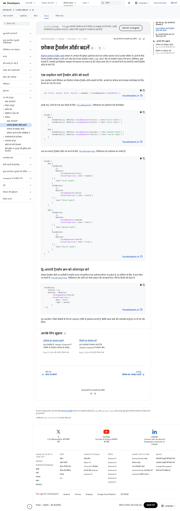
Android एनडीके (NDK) (140, 474)
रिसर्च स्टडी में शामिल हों (163, 470)
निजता (62, 474)
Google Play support (164, 466)
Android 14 (112, 470)
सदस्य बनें (151, 505)
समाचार (38, 477)
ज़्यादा (85, 3)
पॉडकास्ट (39, 484)
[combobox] (112, 3)
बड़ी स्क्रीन (87, 458)
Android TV (88, 474)
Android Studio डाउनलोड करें (142, 470)
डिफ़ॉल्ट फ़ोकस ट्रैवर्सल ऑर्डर (53, 56)
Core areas (22, 10)
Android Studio (160, 3)
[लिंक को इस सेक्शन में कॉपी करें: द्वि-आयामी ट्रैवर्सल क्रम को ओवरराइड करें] (91, 269)
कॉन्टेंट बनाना (68, 3)
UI (33, 10)
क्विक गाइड (60, 16)
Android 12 (112, 478)
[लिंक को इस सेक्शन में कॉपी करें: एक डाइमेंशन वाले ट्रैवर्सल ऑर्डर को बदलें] (91, 75)
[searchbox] (16, 24)
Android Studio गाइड (139, 458)
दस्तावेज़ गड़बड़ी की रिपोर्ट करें (165, 462)
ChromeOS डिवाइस (91, 466)
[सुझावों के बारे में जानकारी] (65, 333)
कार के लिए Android (91, 470)
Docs (46, 16)
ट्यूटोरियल (23, 16)
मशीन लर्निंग (63, 462)
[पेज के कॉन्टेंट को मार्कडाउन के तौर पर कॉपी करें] (100, 48)
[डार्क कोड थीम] (140, 90)
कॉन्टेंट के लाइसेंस (66, 411)
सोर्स (37, 473)
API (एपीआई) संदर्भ (138, 466)
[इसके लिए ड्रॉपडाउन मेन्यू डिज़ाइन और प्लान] (57, 3)
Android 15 (112, 466)
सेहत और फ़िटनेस (65, 466)
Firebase (89, 494)
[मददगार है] (140, 39)
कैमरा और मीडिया (65, 470)
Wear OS (87, 462)
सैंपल (35, 16)
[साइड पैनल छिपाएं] (29, 506)
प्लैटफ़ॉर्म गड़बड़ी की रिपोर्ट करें (165, 458)
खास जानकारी (8, 16)
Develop (7, 10)
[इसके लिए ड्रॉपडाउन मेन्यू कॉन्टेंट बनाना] (76, 3)
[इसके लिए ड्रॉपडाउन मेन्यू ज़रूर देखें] (35, 3)
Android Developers (48, 39)
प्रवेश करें (174, 3)
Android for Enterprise (44, 465)
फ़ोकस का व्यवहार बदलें (53, 340)
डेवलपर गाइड (136, 462)
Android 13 (112, 474)
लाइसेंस (46, 505)
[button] (14, 33)
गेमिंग (61, 458)
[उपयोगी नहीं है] (143, 39)
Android (39, 461)
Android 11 (112, 482)
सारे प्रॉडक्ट (125, 494)
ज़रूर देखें (29, 3)
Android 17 (112, 458)
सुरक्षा (37, 469)
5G (61, 478)
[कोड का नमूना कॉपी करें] (143, 90)
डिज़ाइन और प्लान (48, 3)
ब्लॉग (37, 480)
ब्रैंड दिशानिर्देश (56, 505)
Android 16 (112, 462)
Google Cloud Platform (106, 494)
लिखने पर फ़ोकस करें (88, 340)
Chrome (78, 494)
